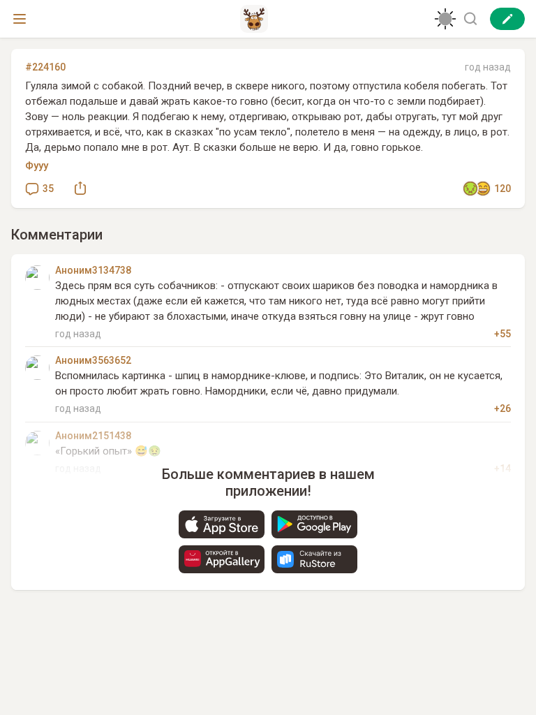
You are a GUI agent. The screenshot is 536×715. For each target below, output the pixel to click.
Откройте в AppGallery (222, 559)
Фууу (36, 165)
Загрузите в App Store (222, 524)
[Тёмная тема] (445, 19)
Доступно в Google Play (314, 524)
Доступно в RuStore (314, 559)
